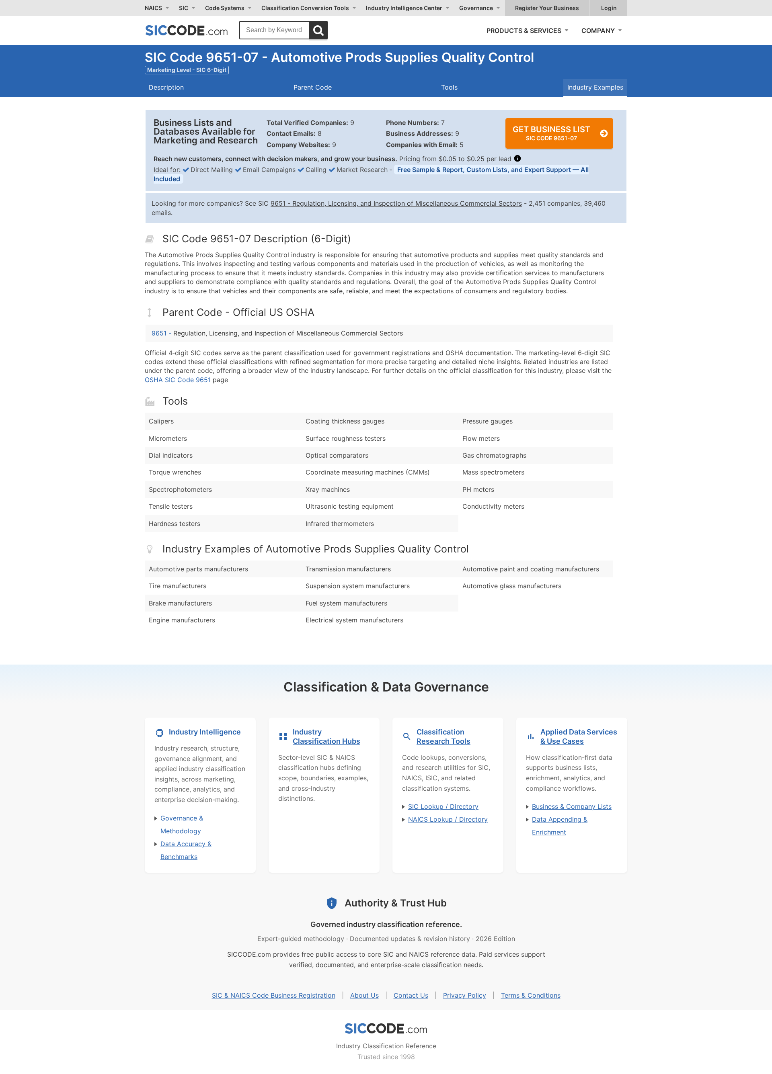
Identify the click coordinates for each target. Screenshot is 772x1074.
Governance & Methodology (181, 824)
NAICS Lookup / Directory (448, 819)
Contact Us (411, 995)
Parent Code (313, 87)
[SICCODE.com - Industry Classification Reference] (386, 1029)
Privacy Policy (464, 995)
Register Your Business (547, 7)
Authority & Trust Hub (396, 903)
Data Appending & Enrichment (559, 825)
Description (166, 87)
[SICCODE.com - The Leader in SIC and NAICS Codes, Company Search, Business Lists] (195, 30)
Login (609, 7)
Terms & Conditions (531, 995)
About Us (364, 995)
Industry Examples (595, 87)
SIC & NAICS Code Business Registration (273, 995)
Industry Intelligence (205, 732)
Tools (449, 87)
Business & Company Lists (572, 806)
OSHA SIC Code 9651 (178, 380)
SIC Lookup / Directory (443, 806)
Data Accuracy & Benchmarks (185, 850)
